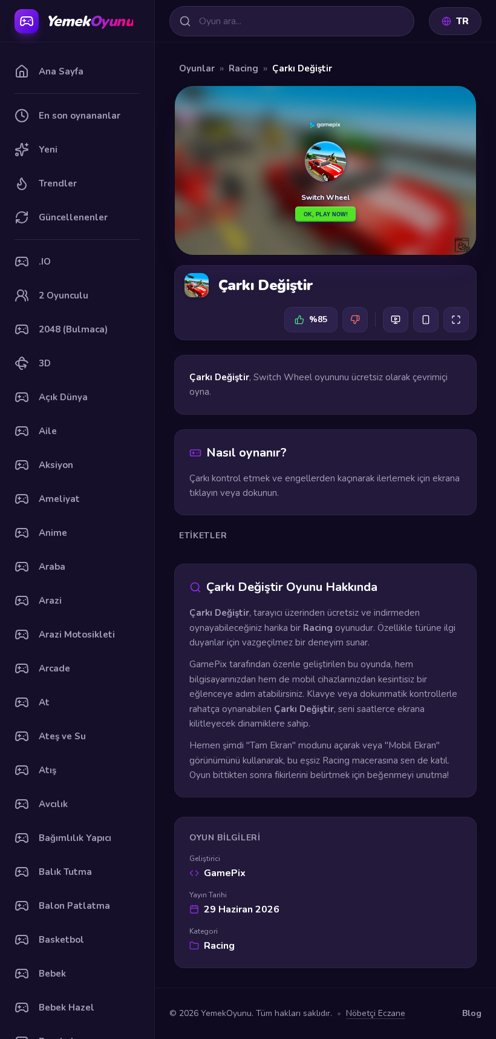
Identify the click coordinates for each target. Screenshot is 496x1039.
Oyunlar (197, 68)
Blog (471, 1013)
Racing (243, 68)
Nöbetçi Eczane (375, 1013)
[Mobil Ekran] (426, 319)
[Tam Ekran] (456, 319)
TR (462, 21)
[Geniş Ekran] (395, 319)
